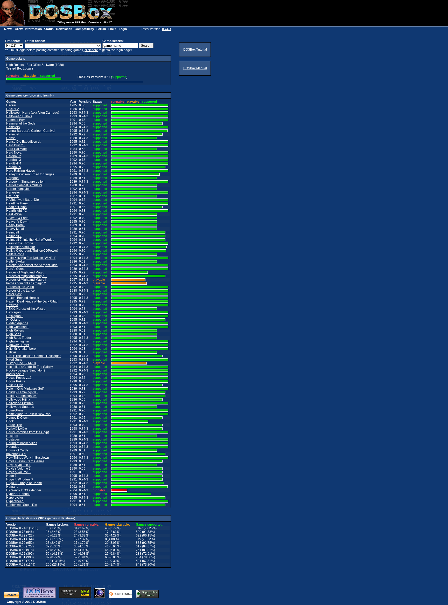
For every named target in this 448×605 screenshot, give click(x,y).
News (8, 29)
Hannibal (12, 134)
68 (107, 557)
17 (107, 532)
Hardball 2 (13, 156)
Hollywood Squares (20, 407)
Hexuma (12, 305)
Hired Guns (14, 359)
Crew (19, 29)
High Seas (13, 334)
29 (48, 539)
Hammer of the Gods (20, 123)
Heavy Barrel (15, 225)
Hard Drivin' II (15, 145)
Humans (12, 487)
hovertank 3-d (16, 454)
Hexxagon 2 (14, 316)
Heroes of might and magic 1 (26, 276)
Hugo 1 (11, 476)
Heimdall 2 (14, 236)
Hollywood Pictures (19, 403)
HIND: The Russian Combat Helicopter (33, 356)
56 (48, 553)
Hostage (12, 436)
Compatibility (84, 29)
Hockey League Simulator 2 (25, 370)
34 (76, 528)
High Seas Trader (18, 338)
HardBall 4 (13, 163)
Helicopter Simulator (20, 247)
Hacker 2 (12, 109)
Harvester (13, 192)
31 (107, 535)
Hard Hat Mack (16, 149)
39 (48, 546)
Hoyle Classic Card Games (25, 461)
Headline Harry (17, 203)
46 (107, 550)
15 (76, 564)
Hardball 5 (13, 167)
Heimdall (12, 232)
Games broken (57, 524)
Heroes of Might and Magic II (26, 279)
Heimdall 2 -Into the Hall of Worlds (30, 240)
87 (48, 557)
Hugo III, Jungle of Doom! (24, 483)
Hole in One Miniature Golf (25, 388)
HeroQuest (14, 294)
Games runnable (86, 524)
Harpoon (12, 178)
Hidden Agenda (17, 323)
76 (48, 550)
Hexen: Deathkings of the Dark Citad (32, 301)
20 (107, 564)
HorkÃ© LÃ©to (16, 428)
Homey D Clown (17, 418)
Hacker (11, 105)
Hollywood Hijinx (18, 399)
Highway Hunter (17, 345)
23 (76, 532)
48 (107, 528)
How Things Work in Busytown (27, 457)
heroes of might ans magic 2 (26, 283)
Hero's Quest (15, 269)
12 (76, 539)
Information (33, 29)
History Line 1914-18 (21, 363)
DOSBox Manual (195, 68)
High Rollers (15, 330)
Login (123, 29)
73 (76, 561)
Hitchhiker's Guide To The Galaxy (29, 367)
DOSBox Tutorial (195, 49)
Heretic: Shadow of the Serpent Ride (32, 265)
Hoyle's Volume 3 (18, 472)
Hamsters (13, 127)
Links (112, 29)
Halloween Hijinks (19, 116)
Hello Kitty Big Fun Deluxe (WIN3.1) (31, 258)
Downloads (64, 29)
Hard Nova (14, 152)
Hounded (12, 447)
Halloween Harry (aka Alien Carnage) (32, 112)
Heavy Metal (15, 229)
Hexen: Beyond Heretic (22, 298)
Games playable (117, 524)
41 (107, 546)
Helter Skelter (15, 261)
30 (76, 546)
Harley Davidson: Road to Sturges (30, 174)
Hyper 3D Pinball (18, 494)
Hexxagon (13, 312)
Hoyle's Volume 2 (18, 468)
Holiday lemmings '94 (21, 396)
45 (48, 535)
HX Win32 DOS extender (23, 490)
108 (48, 561)
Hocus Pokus (15, 381)
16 (48, 528)
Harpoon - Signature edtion (25, 181)
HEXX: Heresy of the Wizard (26, 309)
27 (107, 553)
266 (48, 564)
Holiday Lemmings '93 (22, 392)
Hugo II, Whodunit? (19, 479)
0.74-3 (166, 29)
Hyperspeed (15, 501)
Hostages (13, 439)
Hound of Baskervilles (21, 443)
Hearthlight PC (16, 210)
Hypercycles (15, 497)
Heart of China (16, 207)
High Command (17, 327)
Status (49, 29)
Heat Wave (14, 214)
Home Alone (15, 410)
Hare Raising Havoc (20, 171)
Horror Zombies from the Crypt (27, 432)
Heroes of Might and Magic (25, 272)
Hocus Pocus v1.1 (19, 378)
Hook (10, 421)
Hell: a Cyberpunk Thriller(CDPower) (32, 250)
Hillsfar (11, 352)
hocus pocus (15, 374)
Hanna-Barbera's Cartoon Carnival (30, 131)
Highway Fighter (17, 341)
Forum (101, 29)
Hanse (11, 138)
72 (107, 561)
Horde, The (14, 425)
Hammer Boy (15, 120)
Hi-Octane (13, 319)
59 (76, 557)
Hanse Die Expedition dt (23, 141)
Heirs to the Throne (19, 243)
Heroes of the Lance (20, 290)
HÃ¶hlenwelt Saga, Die (22, 200)
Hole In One (14, 385)
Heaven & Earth (17, 218)
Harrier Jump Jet (18, 189)
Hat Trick (12, 196)
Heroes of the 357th (20, 287)
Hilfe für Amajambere (21, 348)
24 (76, 535)
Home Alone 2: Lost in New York (28, 414)
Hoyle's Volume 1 (18, 465)
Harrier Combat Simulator (24, 185)
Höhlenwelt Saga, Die (21, 505)
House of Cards (17, 450)
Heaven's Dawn (17, 221)
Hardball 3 (13, 160)
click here (91, 50)
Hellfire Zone (15, 254)
